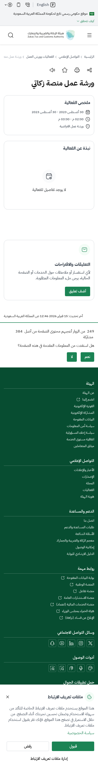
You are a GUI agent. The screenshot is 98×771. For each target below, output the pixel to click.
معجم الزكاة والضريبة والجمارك (75, 540)
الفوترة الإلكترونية (84, 406)
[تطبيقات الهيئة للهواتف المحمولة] (18, 5)
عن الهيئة (88, 392)
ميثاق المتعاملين (84, 446)
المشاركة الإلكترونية (82, 412)
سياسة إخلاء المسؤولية (80, 432)
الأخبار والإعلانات (84, 470)
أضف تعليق (77, 291)
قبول (73, 746)
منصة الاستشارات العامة (79, 597)
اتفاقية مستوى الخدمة (80, 439)
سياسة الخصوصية (81, 733)
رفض (28, 746)
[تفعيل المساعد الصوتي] (81, 668)
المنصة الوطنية (85, 584)
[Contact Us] (27, 5)
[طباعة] (77, 70)
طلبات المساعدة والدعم (79, 527)
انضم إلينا (88, 399)
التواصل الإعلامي (69, 56)
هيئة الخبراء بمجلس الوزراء (78, 611)
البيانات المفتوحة (83, 419)
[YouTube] (62, 643)
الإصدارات (88, 476)
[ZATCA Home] (51, 35)
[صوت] (52, 70)
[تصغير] (62, 668)
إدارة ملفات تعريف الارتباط (49, 758)
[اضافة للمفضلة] (64, 70)
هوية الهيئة (87, 496)
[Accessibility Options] (8, 5)
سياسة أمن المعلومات (80, 426)
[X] (90, 643)
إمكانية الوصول (85, 547)
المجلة (90, 483)
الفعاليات (88, 490)
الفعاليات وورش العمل (40, 56)
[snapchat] (52, 643)
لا (72, 357)
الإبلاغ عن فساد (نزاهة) (79, 617)
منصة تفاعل (86, 591)
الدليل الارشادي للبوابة (80, 554)
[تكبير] (52, 668)
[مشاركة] (89, 70)
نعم (87, 357)
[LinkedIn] (71, 643)
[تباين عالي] (90, 668)
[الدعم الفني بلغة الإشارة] (71, 668)
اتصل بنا (89, 520)
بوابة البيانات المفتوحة (80, 578)
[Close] (7, 697)
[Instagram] (81, 643)
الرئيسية (89, 56)
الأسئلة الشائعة (84, 534)
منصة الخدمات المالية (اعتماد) (75, 604)
